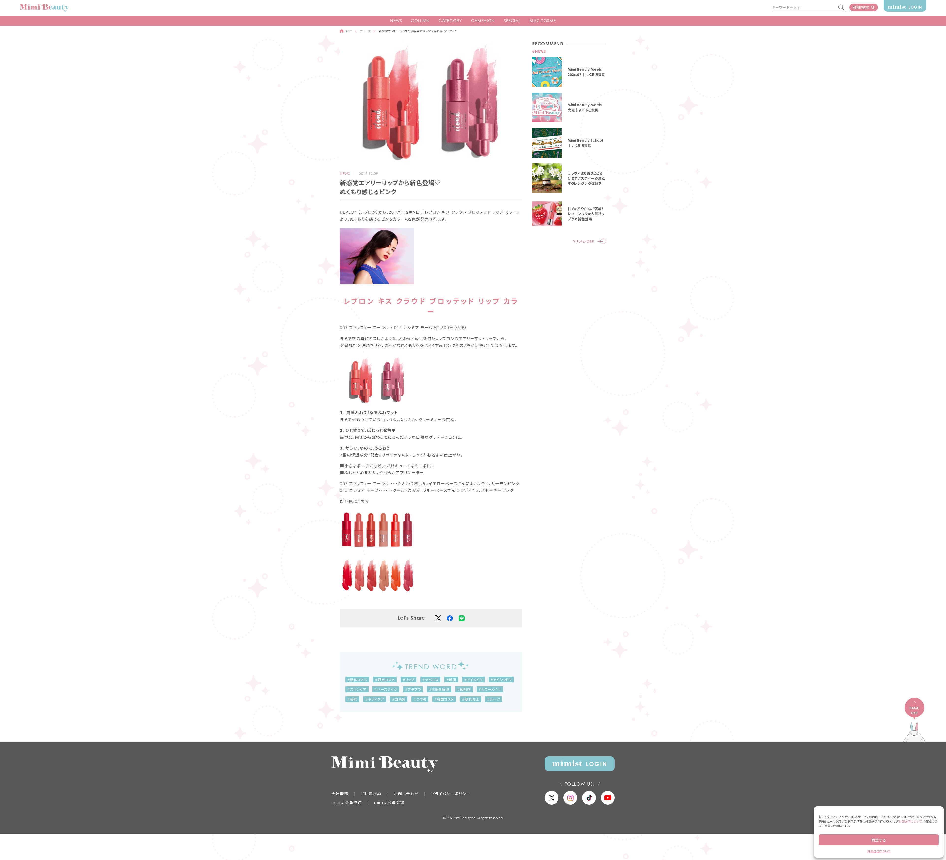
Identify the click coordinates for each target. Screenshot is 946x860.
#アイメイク (473, 680)
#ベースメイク (385, 689)
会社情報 (339, 793)
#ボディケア (374, 699)
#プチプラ (413, 689)
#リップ (408, 680)
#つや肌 (419, 699)
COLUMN (420, 20)
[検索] (841, 8)
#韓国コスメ (444, 699)
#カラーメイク (490, 689)
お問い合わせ (406, 793)
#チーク (493, 699)
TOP (349, 31)
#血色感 (398, 699)
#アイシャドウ (501, 680)
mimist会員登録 (389, 802)
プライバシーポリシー (451, 793)
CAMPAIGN (483, 20)
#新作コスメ (357, 680)
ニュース (365, 31)
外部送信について (910, 821)
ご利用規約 (371, 793)
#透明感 (464, 689)
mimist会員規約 (346, 802)
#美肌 (352, 699)
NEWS (396, 20)
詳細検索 (861, 7)
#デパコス (430, 680)
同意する (878, 840)
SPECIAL (512, 20)
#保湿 (451, 680)
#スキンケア (357, 689)
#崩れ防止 (470, 699)
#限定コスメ (385, 680)
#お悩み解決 (439, 689)
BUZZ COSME (543, 20)
